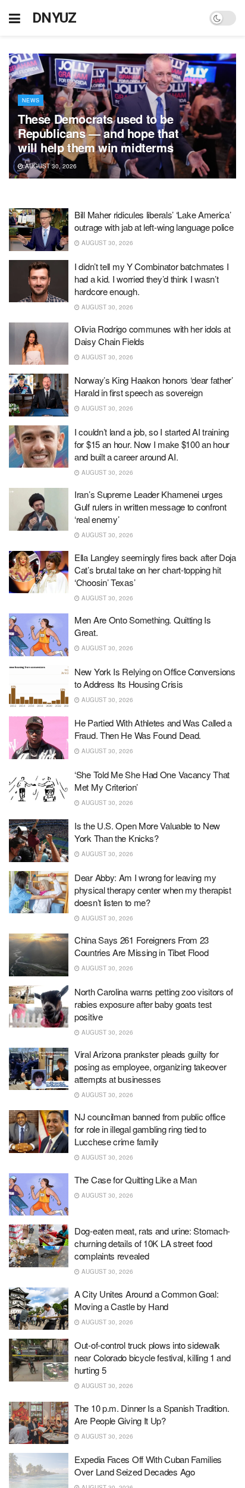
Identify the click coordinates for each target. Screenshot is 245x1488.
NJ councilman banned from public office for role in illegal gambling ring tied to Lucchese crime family (149, 1129)
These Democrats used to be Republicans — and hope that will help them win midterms (98, 133)
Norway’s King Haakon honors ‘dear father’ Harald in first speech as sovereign (153, 386)
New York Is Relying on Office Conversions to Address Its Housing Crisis (154, 677)
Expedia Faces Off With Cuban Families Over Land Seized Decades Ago (148, 1465)
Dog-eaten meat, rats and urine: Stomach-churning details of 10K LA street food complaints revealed (152, 1243)
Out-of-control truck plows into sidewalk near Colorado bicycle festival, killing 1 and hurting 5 (152, 1357)
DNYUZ (54, 18)
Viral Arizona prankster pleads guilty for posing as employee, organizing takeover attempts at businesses (150, 1066)
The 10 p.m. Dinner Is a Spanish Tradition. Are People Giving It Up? (151, 1414)
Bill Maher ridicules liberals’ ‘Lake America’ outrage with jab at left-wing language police (154, 220)
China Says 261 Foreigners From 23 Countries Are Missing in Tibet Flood (141, 945)
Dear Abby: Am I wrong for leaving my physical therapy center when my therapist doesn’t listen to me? (152, 890)
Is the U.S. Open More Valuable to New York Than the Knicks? (147, 831)
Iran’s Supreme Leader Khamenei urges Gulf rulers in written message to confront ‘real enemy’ (150, 506)
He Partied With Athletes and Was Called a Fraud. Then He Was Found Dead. (153, 728)
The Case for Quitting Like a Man (135, 1179)
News (30, 100)
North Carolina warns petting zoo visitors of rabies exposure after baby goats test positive (153, 1004)
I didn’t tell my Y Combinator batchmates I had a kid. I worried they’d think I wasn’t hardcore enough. (151, 278)
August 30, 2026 (50, 166)
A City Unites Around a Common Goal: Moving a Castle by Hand (146, 1299)
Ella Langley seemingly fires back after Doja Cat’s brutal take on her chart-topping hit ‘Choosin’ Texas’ (155, 569)
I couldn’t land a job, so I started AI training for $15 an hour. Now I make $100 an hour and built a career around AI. (152, 444)
